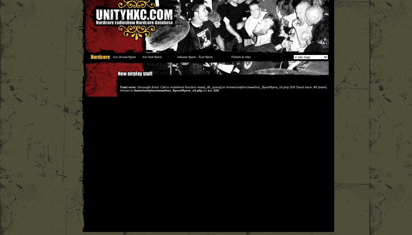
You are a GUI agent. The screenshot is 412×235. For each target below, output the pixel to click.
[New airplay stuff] (114, 76)
